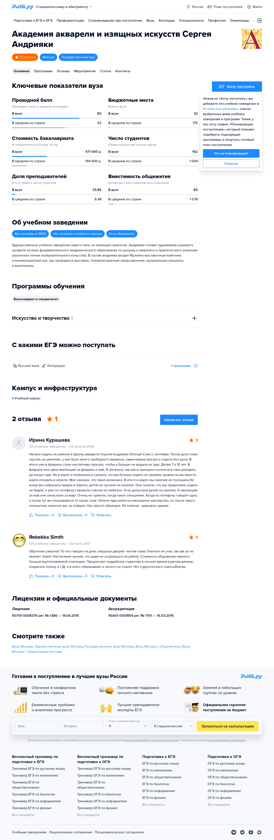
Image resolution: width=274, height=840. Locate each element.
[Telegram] (242, 832)
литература (56, 366)
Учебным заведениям (29, 832)
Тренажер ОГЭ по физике (97, 808)
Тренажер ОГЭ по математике (100, 775)
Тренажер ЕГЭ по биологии (33, 794)
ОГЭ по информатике (224, 791)
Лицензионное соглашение (70, 832)
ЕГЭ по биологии (155, 784)
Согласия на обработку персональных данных (151, 740)
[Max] (259, 832)
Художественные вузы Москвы (59, 646)
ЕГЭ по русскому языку (160, 763)
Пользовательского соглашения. (226, 740)
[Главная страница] (22, 6)
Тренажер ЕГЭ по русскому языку (38, 768)
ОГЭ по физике (220, 798)
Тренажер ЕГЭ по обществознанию (25, 785)
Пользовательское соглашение (119, 832)
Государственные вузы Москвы (109, 646)
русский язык (28, 366)
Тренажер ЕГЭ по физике (32, 808)
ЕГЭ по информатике (158, 791)
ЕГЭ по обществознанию (161, 777)
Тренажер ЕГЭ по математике (35, 775)
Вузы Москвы (22, 646)
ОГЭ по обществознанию (227, 777)
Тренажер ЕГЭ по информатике (36, 801)
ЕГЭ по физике (154, 798)
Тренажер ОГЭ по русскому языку (104, 768)
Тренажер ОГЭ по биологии (99, 794)
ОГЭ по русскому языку (226, 763)
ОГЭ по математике (223, 770)
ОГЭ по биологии (221, 784)
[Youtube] (250, 832)
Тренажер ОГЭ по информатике (102, 801)
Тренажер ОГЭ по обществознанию (91, 785)
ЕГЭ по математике (157, 770)
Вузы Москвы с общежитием (158, 646)
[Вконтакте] (233, 832)
